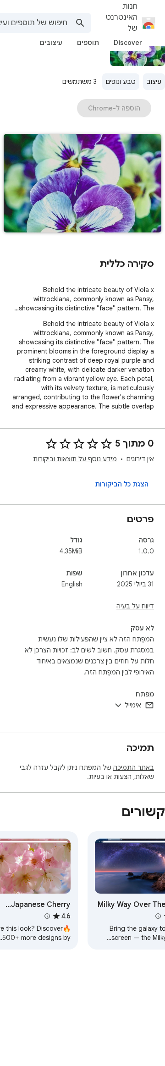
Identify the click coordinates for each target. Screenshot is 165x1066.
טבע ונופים (121, 81)
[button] (82, 184)
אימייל (133, 705)
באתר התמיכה (133, 767)
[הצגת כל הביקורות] (121, 484)
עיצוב (154, 81)
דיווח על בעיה (135, 606)
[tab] (127, 42)
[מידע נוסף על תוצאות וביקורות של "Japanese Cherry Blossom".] (47, 916)
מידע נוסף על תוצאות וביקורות (75, 459)
